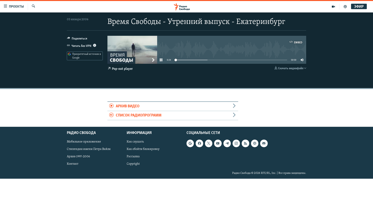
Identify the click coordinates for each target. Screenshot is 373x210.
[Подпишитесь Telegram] (227, 143)
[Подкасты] (254, 143)
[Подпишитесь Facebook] (199, 143)
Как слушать (135, 142)
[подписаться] (264, 143)
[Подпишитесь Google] (190, 143)
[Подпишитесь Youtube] (217, 143)
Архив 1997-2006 (78, 156)
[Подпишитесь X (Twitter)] (208, 143)
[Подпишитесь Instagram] (236, 143)
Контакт (72, 164)
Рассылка (133, 156)
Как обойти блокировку (143, 149)
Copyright (133, 164)
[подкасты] (345, 7)
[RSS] (245, 143)
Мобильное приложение (84, 142)
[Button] (77, 39)
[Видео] (333, 7)
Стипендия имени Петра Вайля (89, 149)
